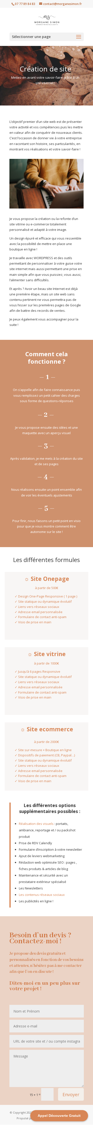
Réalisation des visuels (36, 823)
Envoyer (70, 1094)
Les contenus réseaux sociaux (42, 894)
